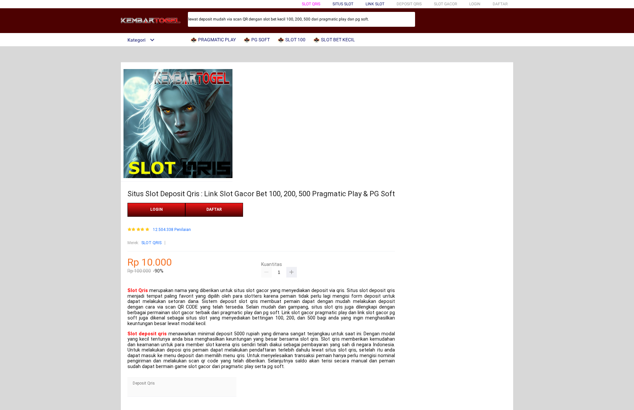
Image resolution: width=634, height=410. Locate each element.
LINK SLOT (375, 4)
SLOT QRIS (311, 4)
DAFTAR (500, 4)
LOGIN (474, 4)
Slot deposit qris (147, 334)
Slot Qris (137, 290)
